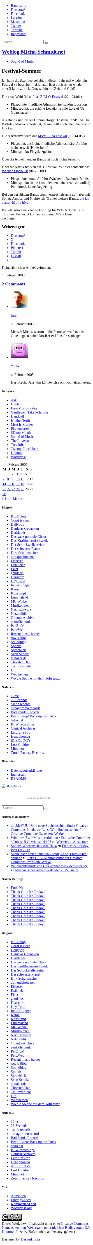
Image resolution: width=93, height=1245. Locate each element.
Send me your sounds (38, 798)
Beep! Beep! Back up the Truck (33, 716)
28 (4, 494)
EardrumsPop (20, 732)
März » (18, 499)
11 (22, 479)
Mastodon (18, 22)
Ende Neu (18, 888)
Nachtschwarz (21, 609)
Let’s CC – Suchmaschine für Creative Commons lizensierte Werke (47, 832)
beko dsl (17, 720)
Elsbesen (17, 561)
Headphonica (20, 736)
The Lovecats (20, 441)
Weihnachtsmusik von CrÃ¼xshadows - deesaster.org (49, 866)
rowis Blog (19, 638)
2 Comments (13, 284)
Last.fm (16, 18)
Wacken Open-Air (15, 171)
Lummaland (19, 597)
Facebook (18, 14)
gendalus (17, 573)
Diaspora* (18, 9)
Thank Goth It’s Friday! (28, 892)
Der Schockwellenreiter (27, 545)
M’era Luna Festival (52, 136)
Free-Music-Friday (24, 408)
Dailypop (17, 524)
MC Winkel (19, 601)
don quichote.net (23, 557)
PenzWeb (17, 630)
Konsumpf (18, 593)
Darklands (18, 532)
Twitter (16, 26)
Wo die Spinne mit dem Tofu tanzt (35, 678)
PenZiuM (17, 626)
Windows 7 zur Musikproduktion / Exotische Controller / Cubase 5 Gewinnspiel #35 (50, 840)
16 (13, 484)
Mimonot (17, 748)
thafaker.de (18, 658)
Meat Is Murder (22, 424)
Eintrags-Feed (21, 1200)
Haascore (17, 577)
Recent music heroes (25, 634)
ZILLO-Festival (51, 97)
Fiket (14, 569)
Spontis (16, 646)
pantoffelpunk (21, 622)
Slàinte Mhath (21, 432)
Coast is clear (20, 520)
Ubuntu (16, 453)
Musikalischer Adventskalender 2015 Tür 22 (47, 870)
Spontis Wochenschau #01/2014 (34, 846)
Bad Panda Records (25, 712)
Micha (15, 366)
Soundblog (18, 642)
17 (18, 484)
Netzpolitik (19, 613)
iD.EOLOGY (21, 740)
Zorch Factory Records (27, 753)
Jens (13, 315)
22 (9, 489)
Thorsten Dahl (21, 662)
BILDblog (18, 516)
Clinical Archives (23, 728)
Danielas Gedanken (25, 528)
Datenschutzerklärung (26, 770)
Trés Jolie (17, 445)
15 (9, 484)
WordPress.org (21, 1208)
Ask (14, 400)
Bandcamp (18, 5)
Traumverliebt (21, 666)
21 (4, 489)
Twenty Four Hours (25, 449)
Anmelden (18, 1196)
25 (22, 489)
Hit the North (20, 420)
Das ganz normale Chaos (28, 536)
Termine (17, 30)
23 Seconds (19, 700)
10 (18, 479)
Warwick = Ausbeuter (72, 842)
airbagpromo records (25, 708)
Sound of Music (22, 61)
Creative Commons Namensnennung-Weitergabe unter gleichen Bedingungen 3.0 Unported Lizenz (46, 1228)
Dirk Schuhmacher (24, 553)
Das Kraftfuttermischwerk (29, 540)
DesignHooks (30, 1239)
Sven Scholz (20, 654)
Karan (15, 589)
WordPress (18, 457)
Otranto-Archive (22, 617)
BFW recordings (23, 724)
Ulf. (13, 670)
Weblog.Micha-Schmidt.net (33, 52)
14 (4, 484)
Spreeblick (18, 650)
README (18, 778)
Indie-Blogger (21, 585)
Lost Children (20, 744)
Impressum (18, 34)
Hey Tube (18, 581)
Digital (16, 404)
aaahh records (20, 704)
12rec (15, 696)
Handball (17, 416)
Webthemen (19, 674)
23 (13, 489)
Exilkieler (18, 565)
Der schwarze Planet (25, 549)
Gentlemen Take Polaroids (30, 412)
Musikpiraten (20, 605)
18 (22, 484)
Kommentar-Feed (23, 1204)
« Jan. (6, 499)
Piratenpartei (20, 428)
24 (18, 489)
